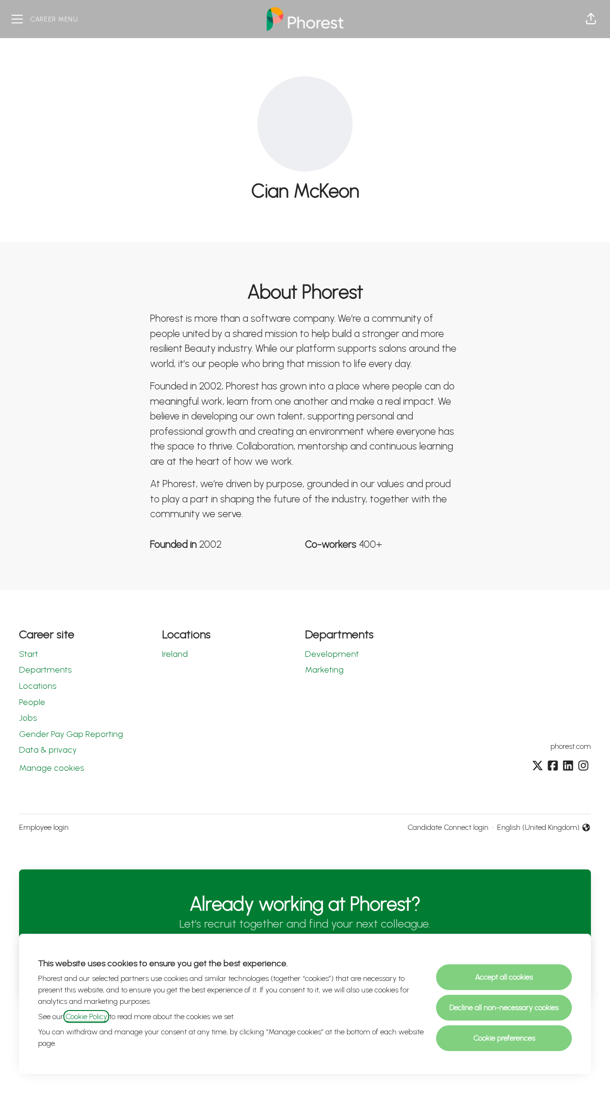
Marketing (324, 669)
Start (28, 654)
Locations (37, 686)
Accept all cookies (504, 976)
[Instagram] (583, 766)
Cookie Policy (86, 1016)
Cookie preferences (504, 1037)
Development (332, 654)
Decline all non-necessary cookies (504, 1007)
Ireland (175, 654)
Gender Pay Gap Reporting (71, 734)
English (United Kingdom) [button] (538, 828)
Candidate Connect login (447, 827)
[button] (591, 19)
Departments (45, 669)
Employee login (44, 827)
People (32, 702)
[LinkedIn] (568, 766)
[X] (537, 766)
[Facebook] (552, 766)
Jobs (28, 718)
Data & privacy (48, 750)
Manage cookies (51, 768)
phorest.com (570, 746)
